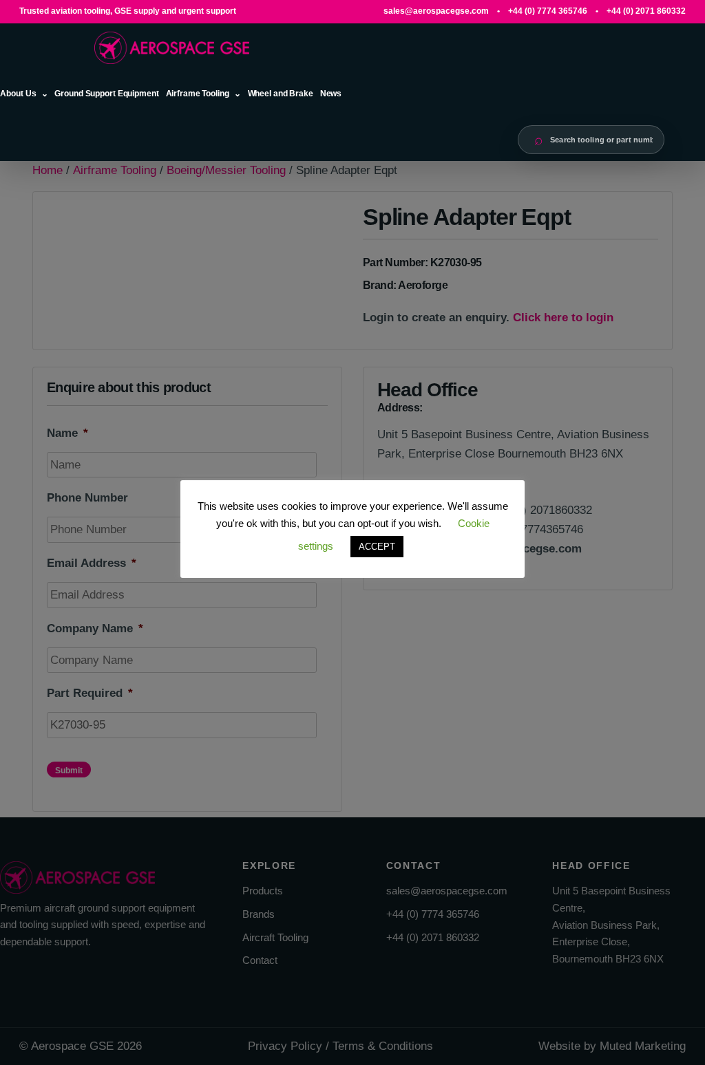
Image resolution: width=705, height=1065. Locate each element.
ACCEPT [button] (377, 546)
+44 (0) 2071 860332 (646, 11)
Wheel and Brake (280, 93)
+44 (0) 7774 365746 (547, 11)
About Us (18, 93)
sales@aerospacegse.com (436, 11)
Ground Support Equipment (106, 93)
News (331, 93)
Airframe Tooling (197, 93)
